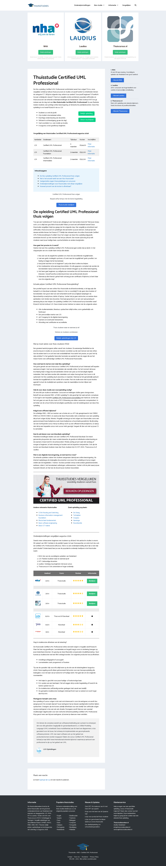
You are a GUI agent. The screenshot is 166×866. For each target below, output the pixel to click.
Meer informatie (91, 145)
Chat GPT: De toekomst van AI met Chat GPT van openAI (96, 807)
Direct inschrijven (87, 119)
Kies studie (98, 5)
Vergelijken (126, 5)
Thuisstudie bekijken (66, 204)
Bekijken (92, 580)
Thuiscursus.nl (32, 818)
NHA (49, 813)
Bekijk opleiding (86, 113)
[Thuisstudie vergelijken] (38, 5)
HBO (78, 852)
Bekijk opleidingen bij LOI (66, 338)
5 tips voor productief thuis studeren (96, 816)
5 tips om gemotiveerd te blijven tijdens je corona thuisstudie (95, 820)
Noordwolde (77, 523)
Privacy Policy (94, 857)
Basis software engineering (48, 523)
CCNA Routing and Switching (48, 512)
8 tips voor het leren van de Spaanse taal (96, 812)
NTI (29, 815)
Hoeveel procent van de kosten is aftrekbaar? (55, 186)
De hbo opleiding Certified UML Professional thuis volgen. (60, 176)
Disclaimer (85, 857)
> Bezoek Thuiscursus (120, 111)
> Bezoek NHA (117, 80)
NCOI (39, 818)
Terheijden (77, 515)
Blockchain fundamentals (47, 520)
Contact (70, 857)
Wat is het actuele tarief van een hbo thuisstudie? (57, 178)
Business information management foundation (51, 516)
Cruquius (76, 517)
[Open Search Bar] (136, 5)
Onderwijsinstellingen (82, 5)
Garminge (76, 520)
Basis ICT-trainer (44, 525)
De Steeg (76, 512)
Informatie (112, 5)
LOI (46, 813)
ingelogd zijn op (44, 779)
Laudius (34, 815)
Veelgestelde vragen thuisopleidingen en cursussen (57, 181)
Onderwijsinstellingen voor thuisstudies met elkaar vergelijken (61, 183)
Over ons (77, 857)
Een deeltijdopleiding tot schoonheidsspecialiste (93, 825)
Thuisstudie (72, 852)
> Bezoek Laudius (118, 95)
